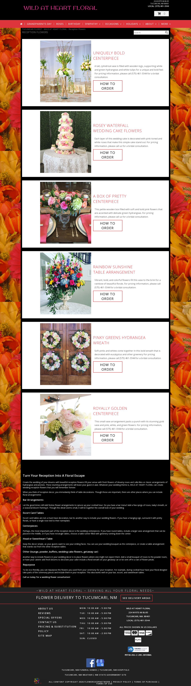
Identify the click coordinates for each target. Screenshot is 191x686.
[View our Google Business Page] (100, 666)
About (149, 23)
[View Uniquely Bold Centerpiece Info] (66, 70)
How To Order (107, 86)
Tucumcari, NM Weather (79, 675)
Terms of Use (104, 683)
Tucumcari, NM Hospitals (114, 670)
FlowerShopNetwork (97, 682)
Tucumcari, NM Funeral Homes (79, 670)
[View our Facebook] (90, 666)
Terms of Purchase (146, 682)
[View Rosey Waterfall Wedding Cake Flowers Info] (66, 141)
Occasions (112, 23)
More (164, 23)
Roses (60, 23)
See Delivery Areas (137, 598)
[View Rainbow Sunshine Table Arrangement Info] (66, 282)
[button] (161, 13)
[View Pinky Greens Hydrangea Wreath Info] (66, 353)
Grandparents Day (39, 23)
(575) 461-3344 (162, 6)
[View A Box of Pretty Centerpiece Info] (66, 212)
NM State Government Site (110, 675)
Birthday (74, 23)
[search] (166, 32)
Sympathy (91, 23)
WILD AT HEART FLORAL (60, 7)
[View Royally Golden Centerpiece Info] (66, 424)
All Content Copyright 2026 (66, 682)
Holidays (132, 23)
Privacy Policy (122, 682)
